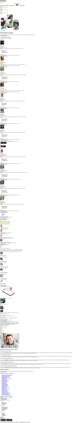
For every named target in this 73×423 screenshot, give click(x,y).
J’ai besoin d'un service (3, 421)
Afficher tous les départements (4, 396)
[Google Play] (3, 143)
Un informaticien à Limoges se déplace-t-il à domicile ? (7, 358)
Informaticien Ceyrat (4, 382)
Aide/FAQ (3, 410)
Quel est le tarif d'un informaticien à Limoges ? (6, 354)
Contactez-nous (4, 409)
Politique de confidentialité (22, 422)
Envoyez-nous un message (4, 398)
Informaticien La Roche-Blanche (6, 388)
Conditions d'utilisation (15, 422)
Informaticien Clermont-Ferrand (5, 386)
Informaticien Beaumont (5, 384)
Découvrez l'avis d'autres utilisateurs (4, 244)
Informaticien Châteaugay (5, 385)
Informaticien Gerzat (4, 389)
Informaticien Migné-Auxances (5, 376)
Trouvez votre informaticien (4, 35)
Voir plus (22, 48)
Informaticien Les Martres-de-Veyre (6, 393)
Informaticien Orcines (4, 377)
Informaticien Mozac (4, 383)
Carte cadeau (3, 404)
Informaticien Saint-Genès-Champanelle (6, 378)
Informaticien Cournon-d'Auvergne (6, 392)
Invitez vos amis (4, 403)
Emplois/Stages (4, 414)
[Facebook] (0, 417)
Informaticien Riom (4, 387)
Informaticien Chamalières (5, 381)
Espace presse (3, 415)
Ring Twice (3, 213)
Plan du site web (28, 422)
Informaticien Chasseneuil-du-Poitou (6, 375)
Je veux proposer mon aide (9, 421)
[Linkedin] (2, 417)
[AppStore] (3, 146)
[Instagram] (3, 417)
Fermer (10, 396)
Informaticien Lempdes (4, 391)
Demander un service (11, 5)
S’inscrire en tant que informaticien (4, 5)
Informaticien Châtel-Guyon (5, 380)
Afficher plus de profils (3, 212)
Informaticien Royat (4, 379)
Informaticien (3, 214)
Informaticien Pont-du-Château (5, 394)
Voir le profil (3, 66)
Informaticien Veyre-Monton (5, 390)
